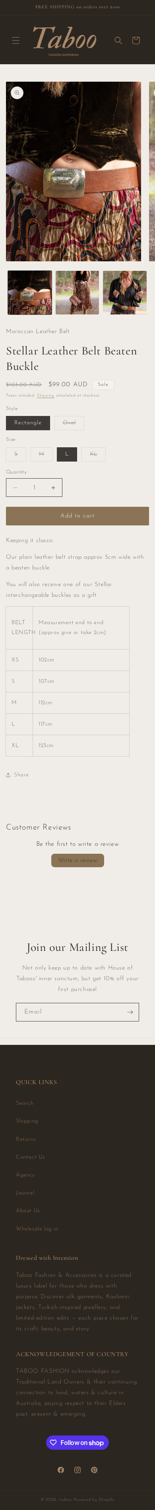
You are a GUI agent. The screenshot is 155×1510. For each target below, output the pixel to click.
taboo (65, 1500)
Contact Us (30, 1157)
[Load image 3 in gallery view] (125, 292)
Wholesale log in (37, 1229)
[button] (16, 40)
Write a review (77, 860)
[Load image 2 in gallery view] (77, 292)
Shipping (45, 395)
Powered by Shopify (94, 1500)
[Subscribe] (130, 1012)
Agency (25, 1175)
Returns (25, 1139)
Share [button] (21, 775)
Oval (73, 425)
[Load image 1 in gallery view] (30, 292)
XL (98, 456)
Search (25, 1103)
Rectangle (28, 423)
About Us (28, 1211)
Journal (25, 1193)
